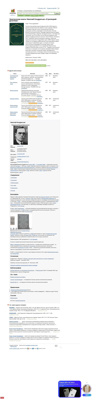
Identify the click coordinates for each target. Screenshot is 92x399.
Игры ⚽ (41, 15)
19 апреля (12, 233)
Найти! (57, 13)
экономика (19, 159)
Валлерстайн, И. (14, 282)
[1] (22, 172)
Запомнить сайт (42, 8)
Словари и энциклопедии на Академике (29, 10)
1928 (15, 169)
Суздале (24, 230)
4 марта (30, 164)
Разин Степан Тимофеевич (16, 328)
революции (17, 244)
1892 (22, 146)
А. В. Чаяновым (33, 239)
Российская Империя (21, 156)
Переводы (28, 15)
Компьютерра (39, 270)
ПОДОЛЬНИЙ (12, 313)
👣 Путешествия (13, 346)
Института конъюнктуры (52, 167)
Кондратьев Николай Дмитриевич (19, 289)
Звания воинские (13, 321)
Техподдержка (28, 345)
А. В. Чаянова (21, 206)
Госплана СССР (28, 211)
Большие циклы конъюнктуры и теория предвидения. (41, 258)
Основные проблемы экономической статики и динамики (23, 265)
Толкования (20, 15)
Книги (34, 15)
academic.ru (12, 15)
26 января (26, 235)
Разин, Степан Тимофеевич (16, 336)
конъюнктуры (32, 246)
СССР (27, 156)
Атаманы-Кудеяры (14, 98)
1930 (28, 170)
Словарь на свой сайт (52, 8)
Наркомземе (21, 208)
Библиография (13, 298)
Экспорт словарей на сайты (14, 348)
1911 (32, 198)
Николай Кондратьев (20, 300)
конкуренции (21, 247)
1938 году (35, 235)
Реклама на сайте (34, 345)
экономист (17, 166)
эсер (25, 166)
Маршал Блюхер (14, 90)
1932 (41, 170)
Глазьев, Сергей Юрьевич (16, 279)
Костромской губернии (44, 196)
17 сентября (19, 153)
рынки (26, 247)
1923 (57, 201)
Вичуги (27, 198)
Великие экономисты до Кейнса (17, 277)
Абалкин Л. (25, 258)
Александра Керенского (29, 167)
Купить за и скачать (35, 65)
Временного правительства (16, 167)
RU (58, 8)
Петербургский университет (23, 161)
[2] (39, 249)
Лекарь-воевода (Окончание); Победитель (14, 113)
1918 (19, 201)
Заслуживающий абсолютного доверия (14, 77)
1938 (23, 153)
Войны (12, 244)
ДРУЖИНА (11, 307)
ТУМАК (11, 317)
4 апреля (19, 146)
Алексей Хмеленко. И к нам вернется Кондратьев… (22, 270)
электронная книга (33, 103)
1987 (20, 172)
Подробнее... (39, 80)
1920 (12, 169)
